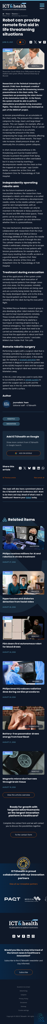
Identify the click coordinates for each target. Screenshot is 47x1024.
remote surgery (32, 379)
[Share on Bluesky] (40, 42)
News (8, 14)
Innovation (11, 424)
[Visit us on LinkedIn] (28, 936)
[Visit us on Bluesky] (18, 936)
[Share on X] (35, 42)
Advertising (23, 991)
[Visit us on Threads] (13, 936)
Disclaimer (23, 1002)
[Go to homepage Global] (14, 6)
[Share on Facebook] (44, 42)
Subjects (23, 995)
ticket (28, 497)
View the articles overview (18, 795)
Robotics (15, 14)
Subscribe (23, 972)
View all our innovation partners (24, 884)
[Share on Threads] (31, 42)
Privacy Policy (23, 999)
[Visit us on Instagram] (33, 936)
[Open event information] (40, 1017)
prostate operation (28, 359)
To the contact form (23, 834)
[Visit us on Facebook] (23, 936)
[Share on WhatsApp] (43, 468)
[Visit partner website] (9, 899)
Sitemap (23, 1006)
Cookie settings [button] (23, 1010)
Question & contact (23, 987)
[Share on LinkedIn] (38, 468)
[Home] (3, 13)
